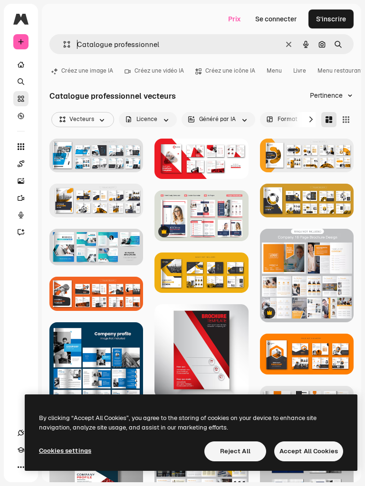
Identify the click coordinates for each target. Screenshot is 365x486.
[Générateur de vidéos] (21, 198)
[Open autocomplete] (63, 44)
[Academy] (21, 450)
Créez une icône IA (230, 71)
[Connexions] (21, 432)
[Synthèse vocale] (21, 215)
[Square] (346, 119)
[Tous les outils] (21, 146)
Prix (234, 19)
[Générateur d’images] (21, 180)
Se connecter (276, 19)
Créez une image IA (87, 71)
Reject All (235, 451)
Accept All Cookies (308, 451)
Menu (274, 71)
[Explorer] (21, 115)
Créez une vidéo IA (159, 71)
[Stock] (21, 98)
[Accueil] (21, 64)
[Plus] (21, 467)
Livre (299, 71)
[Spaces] (21, 163)
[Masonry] (328, 119)
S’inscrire (331, 19)
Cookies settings (65, 451)
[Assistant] (21, 232)
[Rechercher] (21, 81)
